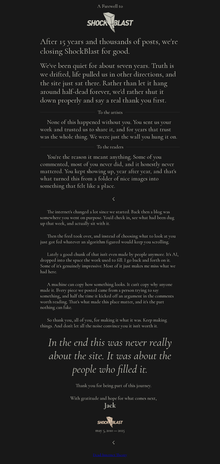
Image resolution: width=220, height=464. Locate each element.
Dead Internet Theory (110, 454)
